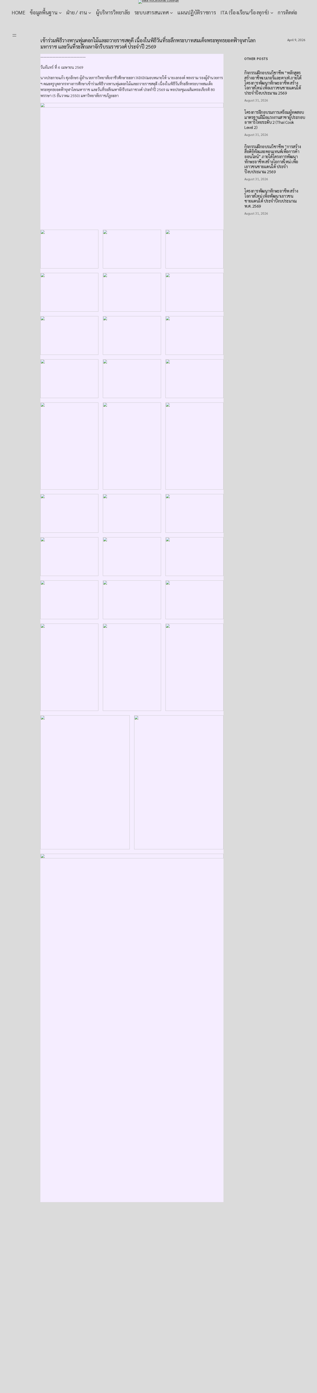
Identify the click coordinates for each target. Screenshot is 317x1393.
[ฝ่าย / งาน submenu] (89, 12)
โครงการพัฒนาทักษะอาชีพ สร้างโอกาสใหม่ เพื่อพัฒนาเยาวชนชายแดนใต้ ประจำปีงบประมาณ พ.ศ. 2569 (271, 198)
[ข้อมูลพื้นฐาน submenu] (60, 12)
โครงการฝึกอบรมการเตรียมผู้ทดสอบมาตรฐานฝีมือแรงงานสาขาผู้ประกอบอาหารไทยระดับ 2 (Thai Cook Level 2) (274, 120)
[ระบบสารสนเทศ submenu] (171, 12)
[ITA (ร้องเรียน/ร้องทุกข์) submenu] (271, 12)
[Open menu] (14, 35)
